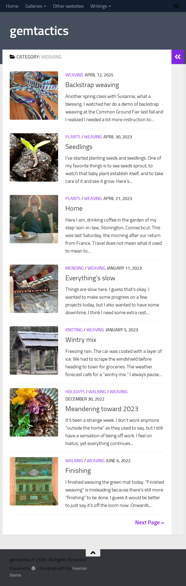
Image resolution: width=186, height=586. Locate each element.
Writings (98, 6)
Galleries (33, 6)
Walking (97, 391)
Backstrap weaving (92, 85)
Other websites (68, 6)
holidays (75, 391)
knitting (74, 329)
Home (12, 6)
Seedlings (79, 147)
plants (72, 136)
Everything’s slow (90, 278)
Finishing (78, 471)
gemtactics (39, 30)
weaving (74, 75)
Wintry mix (80, 340)
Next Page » (149, 522)
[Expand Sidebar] (177, 57)
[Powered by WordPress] (33, 568)
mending (74, 268)
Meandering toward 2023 (102, 409)
